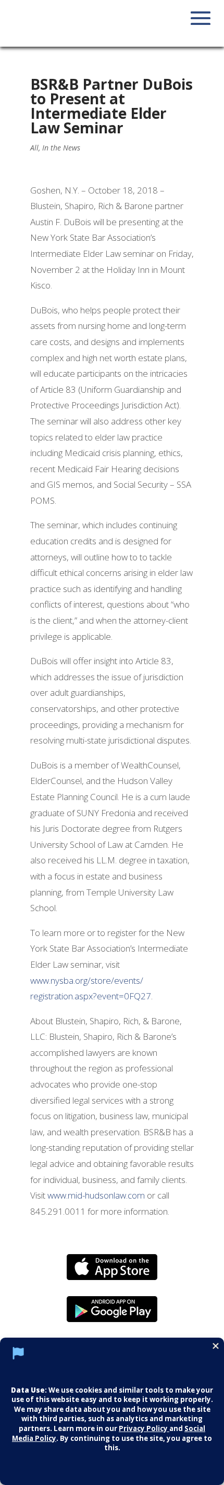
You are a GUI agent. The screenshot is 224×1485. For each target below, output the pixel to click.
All (34, 148)
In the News (61, 148)
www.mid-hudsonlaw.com (96, 1195)
